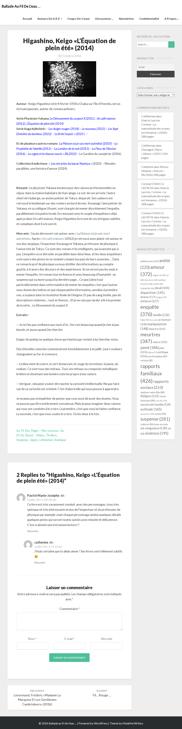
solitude (151, 409)
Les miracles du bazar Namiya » (71, 163)
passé (149, 347)
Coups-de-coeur (78, 18)
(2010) (85, 143)
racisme (146, 360)
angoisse (159, 275)
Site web (106, 639)
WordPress (101, 723)
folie (144, 320)
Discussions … (104, 18)
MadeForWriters (132, 723)
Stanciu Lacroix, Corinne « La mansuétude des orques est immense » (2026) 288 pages (155, 128)
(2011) (72, 118)
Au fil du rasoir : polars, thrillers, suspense (40, 435)
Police (152, 352)
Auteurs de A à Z (48, 18)
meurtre (157, 328)
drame (147, 296)
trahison (147, 424)
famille (161, 315)
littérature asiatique (52, 440)
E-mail (69, 639)
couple (158, 284)
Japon (34, 440)
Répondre (32, 531)
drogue (161, 297)
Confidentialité (149, 18)
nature (160, 342)
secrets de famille (155, 404)
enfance (149, 301)
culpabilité (147, 288)
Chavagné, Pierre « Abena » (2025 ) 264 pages (154, 153)
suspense (155, 418)
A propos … (171, 18)
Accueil (27, 18)
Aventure (150, 280)
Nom (32, 639)
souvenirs (147, 414)
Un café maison (52, 238)
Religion (149, 396)
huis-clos (155, 320)
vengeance (156, 428)
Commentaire (69, 609)
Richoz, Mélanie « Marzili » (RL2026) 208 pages (155, 171)
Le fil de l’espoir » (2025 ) (70, 134)
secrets (161, 400)
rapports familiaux (151, 373)
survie (160, 413)
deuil (162, 288)
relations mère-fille (152, 392)
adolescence (149, 261)
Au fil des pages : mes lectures (37, 430)
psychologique (157, 356)
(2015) (71, 148)
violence (156, 433)
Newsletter (126, 18)
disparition (152, 293)
